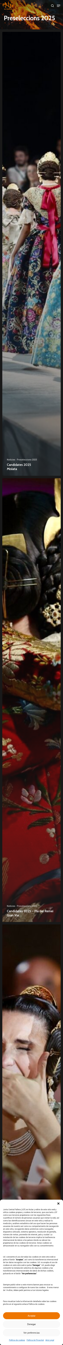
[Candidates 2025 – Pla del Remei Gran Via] (31, 700)
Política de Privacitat (35, 1340)
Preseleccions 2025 (27, 459)
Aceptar (31, 1315)
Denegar (31, 1324)
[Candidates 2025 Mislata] (31, 254)
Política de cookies (17, 1340)
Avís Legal (49, 1340)
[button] (58, 1203)
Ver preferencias (31, 1332)
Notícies (11, 459)
